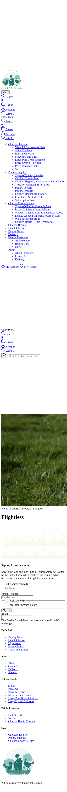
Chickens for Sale (17, 144)
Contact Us (21, 256)
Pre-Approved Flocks (26, 165)
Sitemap (12, 672)
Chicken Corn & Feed (27, 178)
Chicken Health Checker (21, 721)
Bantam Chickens (24, 153)
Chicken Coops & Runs (21, 203)
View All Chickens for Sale (30, 147)
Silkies (11, 685)
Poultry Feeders (23, 187)
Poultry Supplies (17, 172)
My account (14, 643)
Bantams (13, 688)
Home (4, 508)
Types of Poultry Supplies (29, 175)
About (11, 249)
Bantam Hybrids (17, 692)
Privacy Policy (16, 646)
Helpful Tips (22, 243)
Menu (5, 92)
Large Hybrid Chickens (28, 162)
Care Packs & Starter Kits (29, 197)
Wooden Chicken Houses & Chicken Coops (39, 212)
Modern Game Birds (26, 156)
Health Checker (16, 228)
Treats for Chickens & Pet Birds (32, 184)
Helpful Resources (18, 237)
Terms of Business (18, 649)
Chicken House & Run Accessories (34, 221)
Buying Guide (16, 231)
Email (10, 593)
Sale (17, 169)
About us (13, 663)
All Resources (22, 240)
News (18, 246)
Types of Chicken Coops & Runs (33, 206)
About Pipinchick (24, 252)
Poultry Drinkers (24, 190)
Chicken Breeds (17, 224)
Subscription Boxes (25, 200)
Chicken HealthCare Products (31, 193)
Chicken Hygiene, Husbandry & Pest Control (39, 181)
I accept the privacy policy (22, 604)
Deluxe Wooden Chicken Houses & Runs (37, 215)
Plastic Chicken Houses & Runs (32, 209)
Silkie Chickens (23, 150)
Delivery (13, 234)
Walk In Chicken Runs (27, 218)
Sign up (6, 610)
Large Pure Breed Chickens (30, 159)
